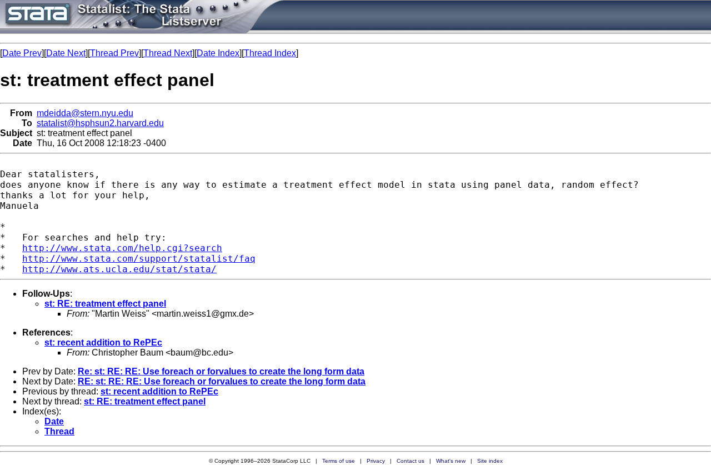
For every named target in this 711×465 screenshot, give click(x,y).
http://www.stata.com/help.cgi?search (122, 248)
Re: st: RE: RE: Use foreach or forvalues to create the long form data (221, 371)
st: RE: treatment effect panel (105, 303)
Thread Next (167, 53)
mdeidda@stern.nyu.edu (85, 113)
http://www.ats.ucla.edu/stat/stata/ (119, 269)
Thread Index (270, 53)
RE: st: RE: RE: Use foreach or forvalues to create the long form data (221, 381)
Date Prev (22, 53)
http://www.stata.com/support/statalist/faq (139, 258)
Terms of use (338, 461)
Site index (490, 461)
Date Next (66, 53)
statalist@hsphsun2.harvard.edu (100, 123)
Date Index (218, 53)
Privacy (376, 461)
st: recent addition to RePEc (103, 342)
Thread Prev (114, 53)
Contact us (410, 461)
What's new (450, 461)
